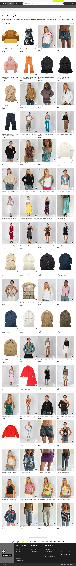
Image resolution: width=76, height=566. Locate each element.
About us (32, 547)
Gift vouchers (47, 549)
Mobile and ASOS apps (49, 547)
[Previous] (37, 16)
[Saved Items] (69, 3)
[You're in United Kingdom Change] (72, 1)
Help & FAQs (67, 0)
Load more (38, 536)
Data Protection (18, 558)
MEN (17, 3)
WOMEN (10, 3)
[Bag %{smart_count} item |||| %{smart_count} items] (72, 3)
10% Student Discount (20, 554)
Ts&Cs (68, 564)
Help (17, 547)
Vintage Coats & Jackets (52, 16)
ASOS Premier (18, 553)
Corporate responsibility (35, 551)
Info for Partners (48, 554)
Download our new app (58, 0)
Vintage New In (41, 16)
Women (7, 12)
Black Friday (47, 553)
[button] (61, 551)
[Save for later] (17, 46)
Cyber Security (33, 554)
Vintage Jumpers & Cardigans (64, 16)
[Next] (73, 16)
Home (3, 12)
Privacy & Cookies (63, 564)
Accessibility (72, 564)
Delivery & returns (19, 551)
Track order (18, 549)
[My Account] (66, 3)
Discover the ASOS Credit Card (50, 556)
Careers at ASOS (34, 549)
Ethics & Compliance (19, 560)
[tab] (4, 6)
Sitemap (17, 556)
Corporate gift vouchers (49, 551)
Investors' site (33, 553)
